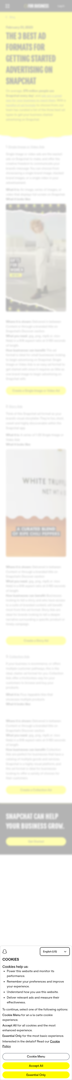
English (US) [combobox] (50, 951)
